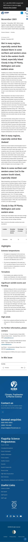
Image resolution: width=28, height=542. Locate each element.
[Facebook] (27, 8)
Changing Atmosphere (7, 448)
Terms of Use (21, 536)
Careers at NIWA (5, 488)
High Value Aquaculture (7, 473)
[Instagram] (27, 11)
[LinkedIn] (27, 14)
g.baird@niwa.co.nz (10, 349)
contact (17, 408)
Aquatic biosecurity (6, 467)
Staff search (4, 495)
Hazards (3, 464)
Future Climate (5, 445)
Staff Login (4, 498)
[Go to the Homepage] (5, 12)
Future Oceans (5, 457)
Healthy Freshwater (6, 454)
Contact (5, 536)
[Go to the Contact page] (2, 412)
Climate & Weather (5, 32)
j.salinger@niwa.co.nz (9, 337)
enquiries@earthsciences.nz (11, 428)
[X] (27, 16)
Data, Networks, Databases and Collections (12, 480)
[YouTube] (27, 19)
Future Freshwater (6, 451)
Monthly (13, 32)
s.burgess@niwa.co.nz (6, 344)
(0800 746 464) (6, 425)
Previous (7, 367)
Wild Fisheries (5, 477)
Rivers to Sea (4, 470)
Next (22, 367)
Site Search (4, 491)
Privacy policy (13, 536)
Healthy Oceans (5, 461)
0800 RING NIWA (7, 422)
